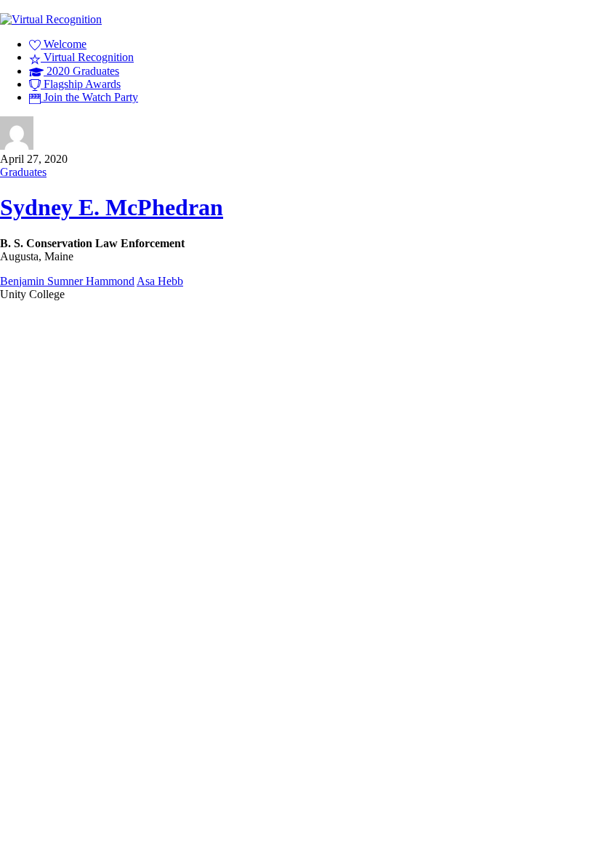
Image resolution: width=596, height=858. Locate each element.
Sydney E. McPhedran (111, 207)
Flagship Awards (81, 84)
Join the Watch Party (89, 97)
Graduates (23, 172)
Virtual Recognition (87, 57)
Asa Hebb (160, 281)
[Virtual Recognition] (51, 19)
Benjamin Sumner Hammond (67, 281)
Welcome (63, 44)
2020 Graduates (81, 71)
